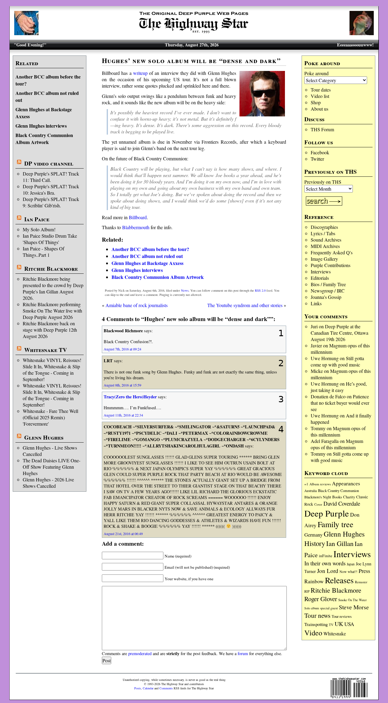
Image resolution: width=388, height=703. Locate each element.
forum (243, 653)
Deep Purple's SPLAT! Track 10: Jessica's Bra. (51, 189)
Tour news (317, 615)
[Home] (194, 33)
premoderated (140, 653)
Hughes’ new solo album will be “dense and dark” (191, 60)
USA (349, 624)
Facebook (320, 152)
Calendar (148, 688)
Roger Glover (320, 598)
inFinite (325, 555)
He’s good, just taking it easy (339, 386)
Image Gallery (324, 259)
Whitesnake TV (45, 350)
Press (364, 570)
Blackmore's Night (317, 496)
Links (316, 303)
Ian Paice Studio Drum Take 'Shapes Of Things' (50, 239)
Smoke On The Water (352, 600)
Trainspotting (316, 624)
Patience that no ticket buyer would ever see (340, 402)
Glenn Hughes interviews (41, 125)
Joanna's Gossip (326, 297)
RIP (306, 591)
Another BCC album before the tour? (150, 249)
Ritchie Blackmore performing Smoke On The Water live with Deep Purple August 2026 (52, 310)
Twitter (317, 159)
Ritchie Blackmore (51, 268)
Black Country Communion (338, 490)
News (185, 290)
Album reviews (320, 484)
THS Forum (322, 129)
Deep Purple (326, 513)
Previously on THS (322, 182)
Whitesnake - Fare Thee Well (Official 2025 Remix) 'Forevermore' (50, 417)
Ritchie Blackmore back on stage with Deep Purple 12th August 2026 (50, 329)
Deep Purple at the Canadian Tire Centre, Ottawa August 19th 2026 (339, 332)
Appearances (346, 483)
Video (313, 633)
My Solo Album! (39, 229)
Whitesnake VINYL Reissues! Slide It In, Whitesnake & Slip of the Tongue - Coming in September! (52, 369)
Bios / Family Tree (328, 284)
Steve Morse (354, 607)
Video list (320, 96)
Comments (166, 688)
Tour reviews (342, 616)
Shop (316, 102)
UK (339, 624)
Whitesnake (334, 633)
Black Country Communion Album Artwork (44, 139)
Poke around (316, 73)
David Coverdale (341, 503)
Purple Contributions (330, 265)
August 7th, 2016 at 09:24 (122, 348)
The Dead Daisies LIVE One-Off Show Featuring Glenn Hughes (51, 466)
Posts (137, 688)
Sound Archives (326, 239)
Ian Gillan (339, 543)
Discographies (324, 227)
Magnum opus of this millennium (338, 431)
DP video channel (48, 163)
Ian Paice (36, 219)
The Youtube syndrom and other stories (245, 305)
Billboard (138, 217)
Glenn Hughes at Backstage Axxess (147, 262)
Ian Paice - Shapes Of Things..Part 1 (43, 251)
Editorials (320, 278)
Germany (313, 534)
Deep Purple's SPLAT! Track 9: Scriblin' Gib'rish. (51, 202)
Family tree (335, 524)
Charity (349, 497)
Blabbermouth (135, 227)
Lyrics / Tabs (323, 233)
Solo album (311, 608)
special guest (329, 608)
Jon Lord (327, 570)
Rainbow (314, 581)
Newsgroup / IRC (328, 290)
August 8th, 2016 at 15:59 (122, 385)
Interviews (321, 271)
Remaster (361, 582)
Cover (318, 504)
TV (331, 624)
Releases (339, 580)
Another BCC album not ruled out (147, 256)
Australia (310, 490)
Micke (317, 371)
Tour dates (321, 89)
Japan (351, 564)
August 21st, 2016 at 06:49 (123, 533)
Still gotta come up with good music (337, 361)
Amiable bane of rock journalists (136, 305)
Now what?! (348, 571)
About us (319, 108)
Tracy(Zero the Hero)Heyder (130, 396)
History (314, 543)
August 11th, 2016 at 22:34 (123, 415)
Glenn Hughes (43, 437)
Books (337, 497)
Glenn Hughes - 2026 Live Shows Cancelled (48, 482)
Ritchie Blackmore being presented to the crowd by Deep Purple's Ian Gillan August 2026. (53, 288)
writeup (140, 73)
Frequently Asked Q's (332, 252)
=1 (306, 484)
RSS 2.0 (260, 290)
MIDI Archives (325, 246)
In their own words (325, 563)
